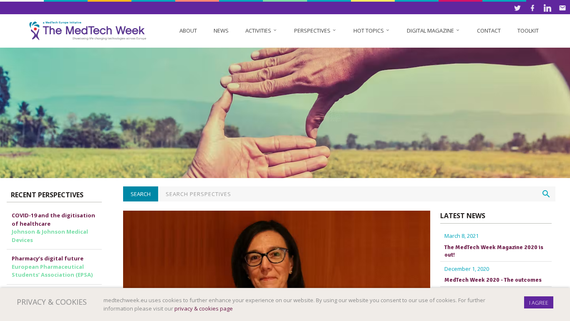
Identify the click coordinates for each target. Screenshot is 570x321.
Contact (489, 30)
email (562, 8)
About (188, 30)
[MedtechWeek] (89, 31)
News (221, 30)
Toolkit (528, 30)
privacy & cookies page (203, 308)
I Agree (538, 302)
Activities (261, 30)
